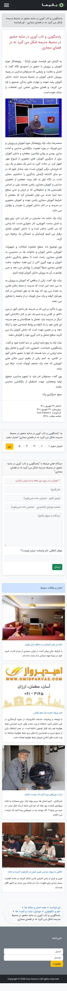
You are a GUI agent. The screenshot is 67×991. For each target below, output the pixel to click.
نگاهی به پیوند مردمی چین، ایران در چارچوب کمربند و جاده (35, 872)
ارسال (57, 567)
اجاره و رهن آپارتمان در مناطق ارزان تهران (43, 644)
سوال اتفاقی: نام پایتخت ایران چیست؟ (41, 551)
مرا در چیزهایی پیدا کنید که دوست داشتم (43, 794)
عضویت (57, 964)
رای (9, 446)
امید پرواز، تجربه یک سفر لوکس (48, 712)
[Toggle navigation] (6, 5)
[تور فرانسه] (53, 5)
